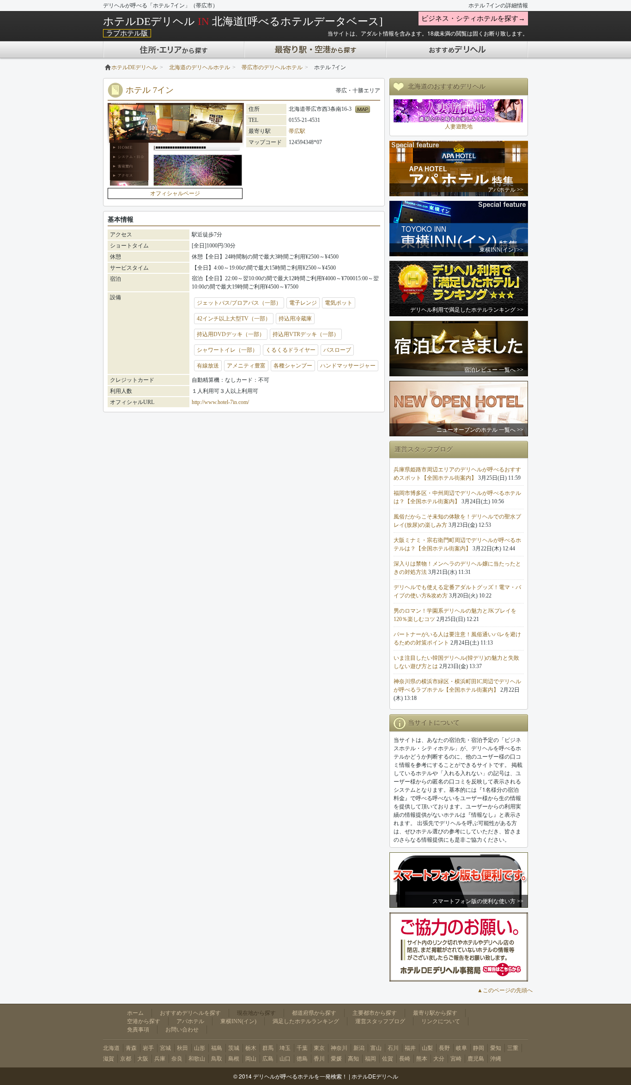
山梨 (427, 1048)
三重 (512, 1048)
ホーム (135, 1013)
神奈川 (339, 1048)
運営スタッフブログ (380, 1021)
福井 (410, 1048)
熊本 (421, 1058)
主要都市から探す (374, 1013)
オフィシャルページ (175, 193)
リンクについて (440, 1021)
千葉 (302, 1048)
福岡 (370, 1058)
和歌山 (196, 1058)
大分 (438, 1058)
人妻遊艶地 (459, 126)
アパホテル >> (505, 190)
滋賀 (108, 1058)
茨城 (233, 1048)
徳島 (302, 1058)
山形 (199, 1048)
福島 (216, 1048)
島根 (233, 1058)
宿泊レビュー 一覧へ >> (493, 370)
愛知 (495, 1048)
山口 (285, 1058)
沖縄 (495, 1058)
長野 (444, 1048)
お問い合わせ (182, 1029)
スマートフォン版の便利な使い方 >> (477, 901)
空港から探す (143, 1021)
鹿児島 (475, 1058)
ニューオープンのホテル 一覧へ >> (480, 430)
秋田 (182, 1048)
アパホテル (190, 1021)
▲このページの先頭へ (505, 990)
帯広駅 (297, 131)
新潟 (358, 1048)
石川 (393, 1048)
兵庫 (159, 1058)
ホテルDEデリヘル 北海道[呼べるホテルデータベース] (243, 21)
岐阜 (461, 1048)
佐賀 (387, 1058)
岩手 (148, 1048)
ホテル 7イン (150, 90)
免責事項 (138, 1029)
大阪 (142, 1058)
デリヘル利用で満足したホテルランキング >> (466, 310)
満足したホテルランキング (306, 1021)
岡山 (250, 1058)
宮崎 (455, 1058)
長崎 (404, 1058)
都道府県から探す (314, 1013)
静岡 (478, 1048)
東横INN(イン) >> (501, 250)
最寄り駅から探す (435, 1013)
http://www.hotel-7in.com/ (220, 402)
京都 (125, 1058)
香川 (319, 1058)
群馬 (267, 1048)
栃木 (250, 1048)
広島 (267, 1058)
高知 (353, 1058)
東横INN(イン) (238, 1021)
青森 (131, 1048)
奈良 (176, 1058)
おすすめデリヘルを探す (190, 1013)
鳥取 (216, 1058)
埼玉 (285, 1048)
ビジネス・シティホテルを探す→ (473, 18)
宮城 (165, 1048)
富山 (376, 1048)
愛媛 (336, 1058)
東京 (319, 1048)
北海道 (111, 1048)
